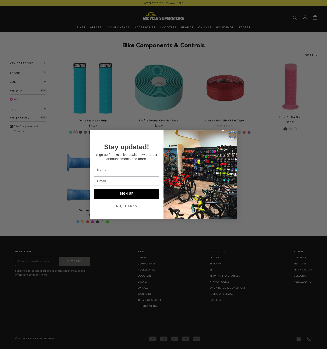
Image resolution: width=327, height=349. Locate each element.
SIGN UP (127, 193)
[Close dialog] (232, 135)
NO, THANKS (126, 206)
